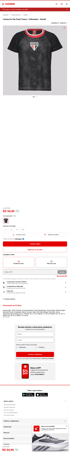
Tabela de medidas (53, 234)
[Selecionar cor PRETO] (6, 221)
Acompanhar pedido (9, 404)
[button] (18, 262)
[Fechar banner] (66, 426)
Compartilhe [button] (54, 23)
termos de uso (37, 358)
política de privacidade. (48, 358)
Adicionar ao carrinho (35, 250)
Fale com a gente (9, 410)
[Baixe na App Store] (42, 394)
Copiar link (62, 23)
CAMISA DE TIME (15, 15)
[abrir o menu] (67, 4)
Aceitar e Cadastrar (35, 354)
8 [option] (17, 229)
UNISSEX (25, 15)
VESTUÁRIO (5, 15)
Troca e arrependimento (11, 412)
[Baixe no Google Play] (28, 394)
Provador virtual (20, 234)
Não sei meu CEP (62, 276)
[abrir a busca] (56, 4)
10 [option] (23, 229)
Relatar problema (10, 299)
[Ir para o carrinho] (61, 4)
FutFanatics (18, 239)
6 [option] (11, 229)
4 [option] (5, 229)
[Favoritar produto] (64, 28)
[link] (35, 287)
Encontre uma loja (9, 415)
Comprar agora (35, 244)
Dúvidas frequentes (9, 407)
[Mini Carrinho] (61, 4)
